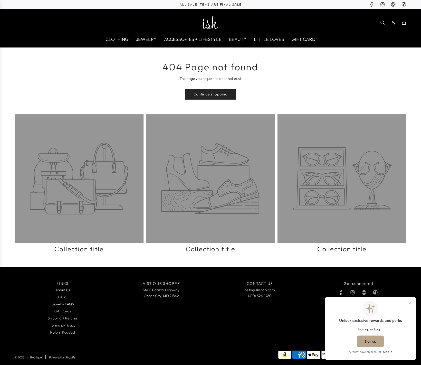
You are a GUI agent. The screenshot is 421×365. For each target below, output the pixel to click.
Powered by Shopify (62, 357)
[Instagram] (382, 4)
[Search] (382, 22)
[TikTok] (404, 4)
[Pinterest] (393, 4)
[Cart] (404, 22)
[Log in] (393, 22)
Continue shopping (210, 94)
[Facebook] (371, 4)
